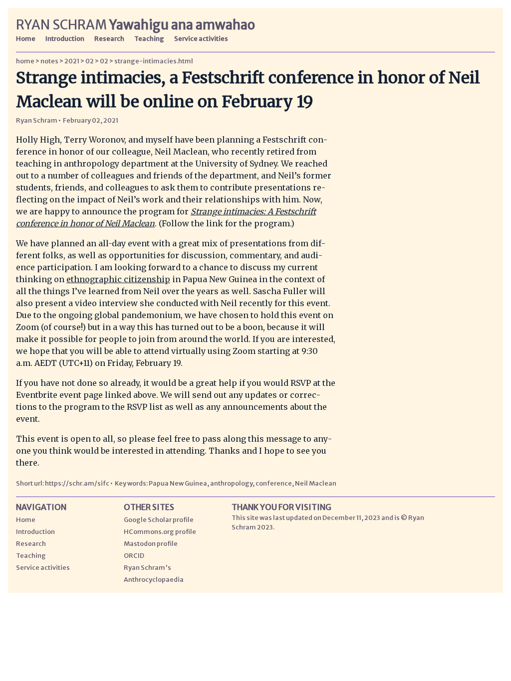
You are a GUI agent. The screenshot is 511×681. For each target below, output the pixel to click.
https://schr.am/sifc (77, 483)
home (25, 61)
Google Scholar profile (159, 519)
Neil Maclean (315, 483)
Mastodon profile (151, 543)
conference (274, 483)
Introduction (64, 38)
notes (49, 61)
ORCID (134, 555)
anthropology (231, 483)
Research (109, 38)
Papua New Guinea (178, 483)
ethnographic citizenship (118, 279)
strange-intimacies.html (153, 61)
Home (25, 38)
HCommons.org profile (160, 531)
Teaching (149, 38)
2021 (71, 61)
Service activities (201, 38)
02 (89, 61)
